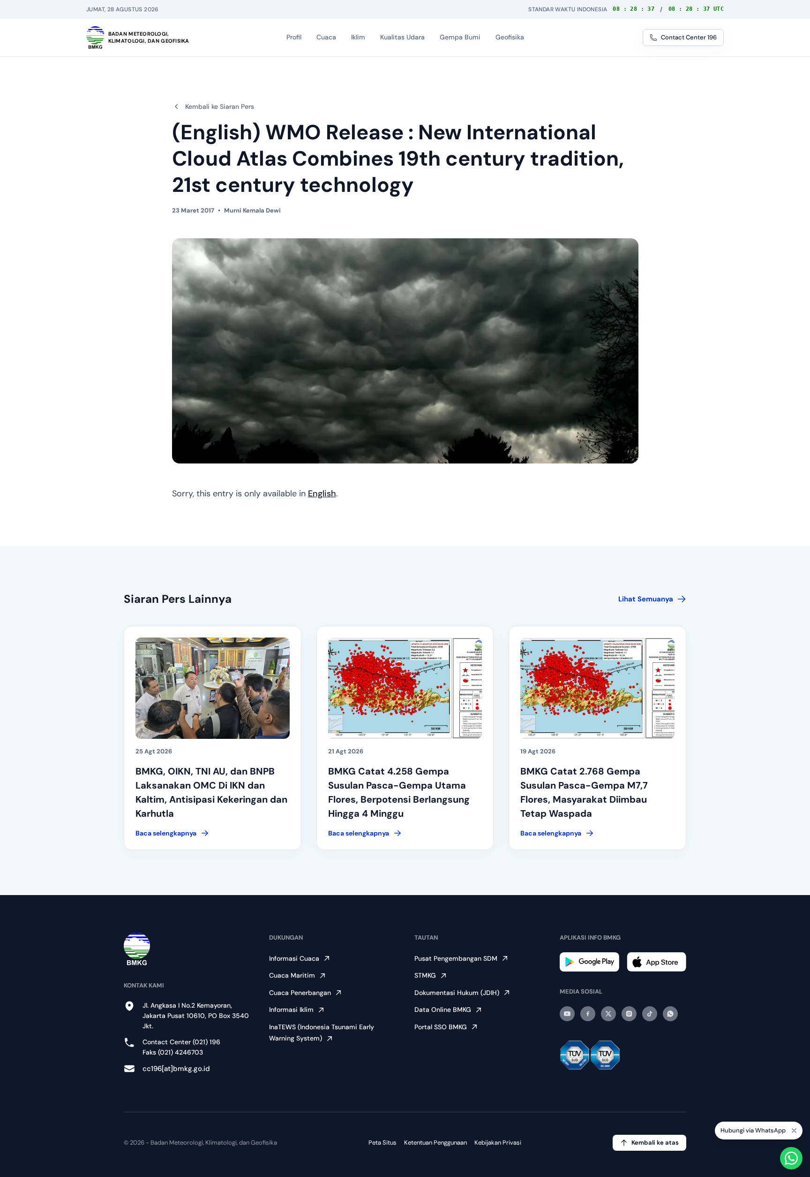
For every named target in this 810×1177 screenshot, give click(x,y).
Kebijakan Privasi (497, 1143)
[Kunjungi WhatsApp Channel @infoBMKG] (670, 1013)
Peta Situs (382, 1143)
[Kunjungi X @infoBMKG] (608, 1013)
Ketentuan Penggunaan (435, 1143)
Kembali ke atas (655, 1143)
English (322, 493)
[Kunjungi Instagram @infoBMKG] (629, 1013)
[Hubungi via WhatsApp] (791, 1158)
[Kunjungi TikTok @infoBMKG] (649, 1013)
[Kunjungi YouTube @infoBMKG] (567, 1013)
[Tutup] (794, 1130)
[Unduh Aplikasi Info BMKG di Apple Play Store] (656, 962)
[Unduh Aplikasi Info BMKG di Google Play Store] (589, 962)
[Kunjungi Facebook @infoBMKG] (587, 1013)
